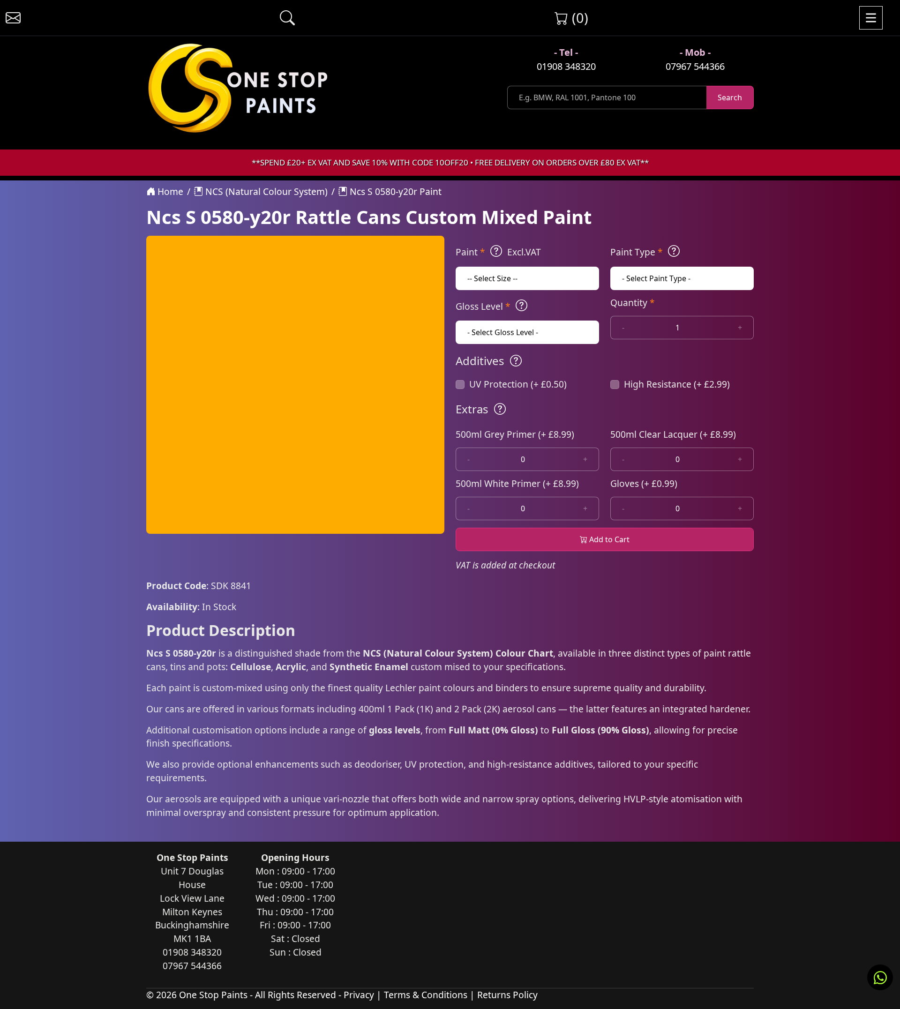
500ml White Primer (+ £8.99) (517, 483)
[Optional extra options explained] (500, 409)
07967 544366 (695, 66)
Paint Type (636, 252)
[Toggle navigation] (871, 18)
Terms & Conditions (425, 994)
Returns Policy (507, 994)
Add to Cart (608, 539)
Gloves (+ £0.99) (643, 483)
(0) (578, 17)
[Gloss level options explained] (521, 305)
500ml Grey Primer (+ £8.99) (515, 434)
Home (169, 191)
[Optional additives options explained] (516, 360)
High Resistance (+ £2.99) (677, 384)
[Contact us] (13, 18)
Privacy (359, 994)
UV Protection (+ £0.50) (518, 384)
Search (730, 97)
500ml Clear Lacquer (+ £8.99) (673, 434)
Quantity (632, 302)
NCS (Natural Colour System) (265, 191)
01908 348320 (566, 66)
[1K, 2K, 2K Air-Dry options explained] (496, 251)
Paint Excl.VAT (498, 252)
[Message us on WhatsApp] (880, 977)
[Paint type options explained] (673, 251)
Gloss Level (483, 306)
